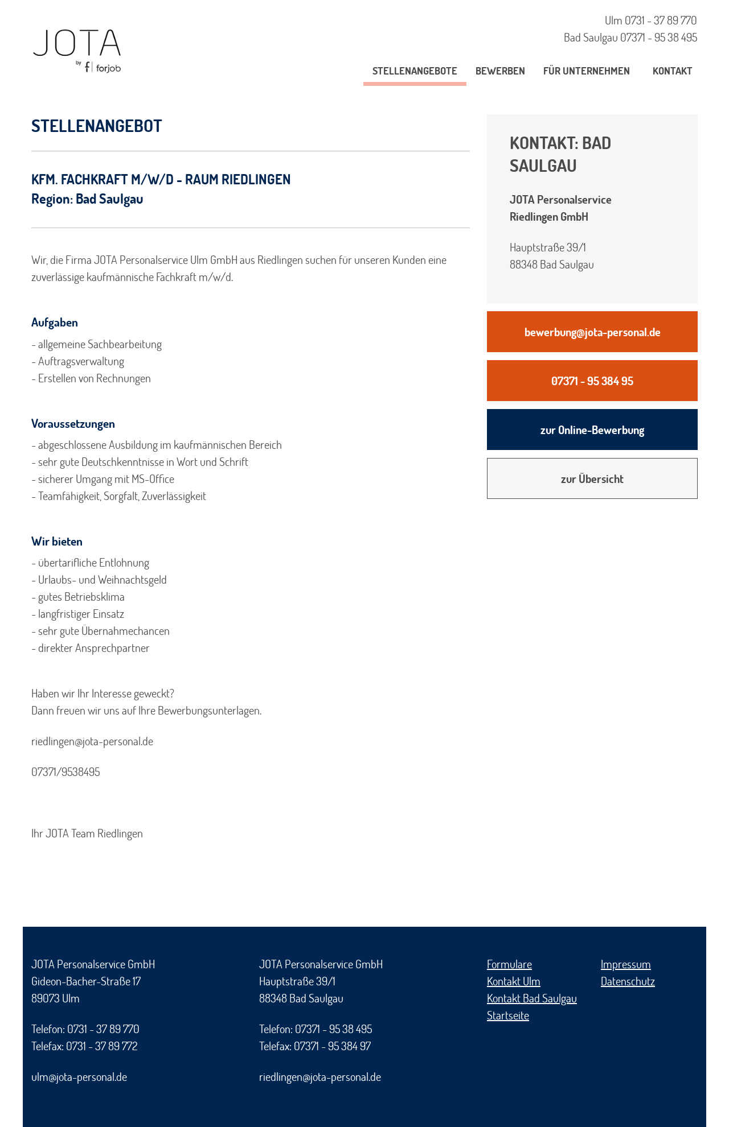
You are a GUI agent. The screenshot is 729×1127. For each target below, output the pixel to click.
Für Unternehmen (586, 70)
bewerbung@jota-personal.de (593, 331)
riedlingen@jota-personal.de (320, 1076)
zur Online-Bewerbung (592, 429)
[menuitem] (414, 72)
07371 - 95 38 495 (658, 37)
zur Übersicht (592, 478)
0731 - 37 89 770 (661, 20)
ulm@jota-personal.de (79, 1076)
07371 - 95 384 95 (592, 380)
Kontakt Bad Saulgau (532, 997)
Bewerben (500, 70)
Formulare (509, 963)
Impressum (626, 963)
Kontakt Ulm (513, 980)
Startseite (508, 1015)
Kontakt (673, 70)
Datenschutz (628, 980)
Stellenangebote (414, 70)
